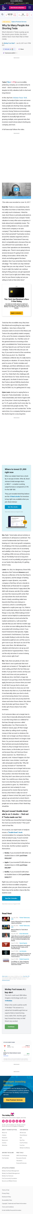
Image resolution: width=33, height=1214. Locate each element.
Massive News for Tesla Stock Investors (19, 930)
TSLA (9, 82)
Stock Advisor (23, 1135)
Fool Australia (5, 1155)
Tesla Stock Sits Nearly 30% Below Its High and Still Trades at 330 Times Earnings (20, 947)
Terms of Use (5, 1190)
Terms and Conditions (8, 1207)
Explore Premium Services (19, 21)
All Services (23, 1132)
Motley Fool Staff (9, 43)
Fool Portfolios (24, 1142)
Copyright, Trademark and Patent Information (14, 1203)
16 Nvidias (8, 1001)
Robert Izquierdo (24, 959)
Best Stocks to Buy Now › (18, 7)
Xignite (15, 1126)
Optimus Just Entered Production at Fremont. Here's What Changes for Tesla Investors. (21, 955)
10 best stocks (15, 496)
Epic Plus (22, 1140)
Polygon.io (21, 1126)
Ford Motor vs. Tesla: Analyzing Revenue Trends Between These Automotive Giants (20, 963)
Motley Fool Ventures (7, 1175)
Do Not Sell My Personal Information (11, 1210)
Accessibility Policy (7, 1200)
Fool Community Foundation (9, 1178)
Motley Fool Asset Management (10, 1170)
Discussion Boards (21, 1158)
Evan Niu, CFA (26, 976)
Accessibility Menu (16, 1)
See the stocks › (13, 507)
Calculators (19, 1160)
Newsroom (5, 1140)
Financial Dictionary (21, 1163)
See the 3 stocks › (11, 898)
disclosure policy (6, 980)
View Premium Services (14, 1100)
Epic (21, 1137)
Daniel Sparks (23, 943)
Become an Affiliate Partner (9, 1181)
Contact (4, 1142)
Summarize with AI (10, 53)
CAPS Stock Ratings (21, 1155)
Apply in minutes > (16, 313)
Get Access (5, 1055)
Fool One (22, 1145)
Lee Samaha (23, 951)
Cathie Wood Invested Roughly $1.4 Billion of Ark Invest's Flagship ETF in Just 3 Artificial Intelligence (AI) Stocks (21, 938)
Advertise (4, 1145)
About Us (4, 1132)
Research (4, 1137)
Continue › (11, 1027)
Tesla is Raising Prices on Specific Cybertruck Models (20, 922)
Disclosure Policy (6, 1196)
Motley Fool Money (25, 1147)
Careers (4, 1135)
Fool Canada (5, 1158)
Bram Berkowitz (24, 933)
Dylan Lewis (4, 976)
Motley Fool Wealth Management (11, 1173)
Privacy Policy (5, 1193)
